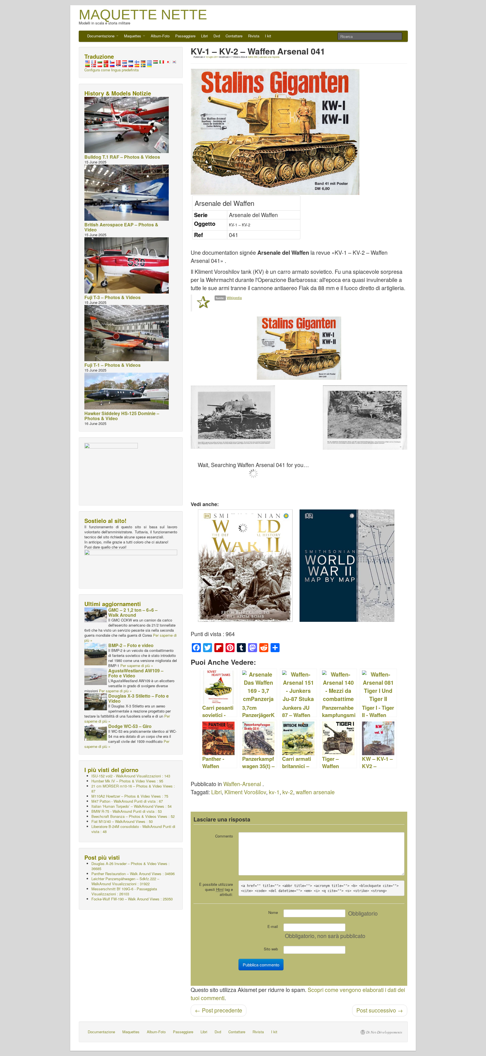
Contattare (234, 35)
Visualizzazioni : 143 (130, 776)
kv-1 (274, 792)
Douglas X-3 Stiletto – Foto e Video (138, 698)
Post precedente (218, 1010)
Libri (204, 35)
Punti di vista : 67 (127, 801)
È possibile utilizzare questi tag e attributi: (216, 889)
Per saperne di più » (136, 665)
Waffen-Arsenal (242, 784)
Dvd (216, 35)
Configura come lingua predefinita (111, 69)
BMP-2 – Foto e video (131, 645)
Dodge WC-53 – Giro (130, 726)
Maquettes (133, 35)
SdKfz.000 (252, 56)
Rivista (253, 35)
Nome (273, 912)
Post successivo (379, 1010)
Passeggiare (185, 35)
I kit (268, 35)
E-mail (272, 926)
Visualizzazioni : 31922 (125, 881)
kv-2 (287, 792)
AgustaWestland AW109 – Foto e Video (135, 673)
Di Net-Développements (384, 1032)
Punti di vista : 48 (133, 829)
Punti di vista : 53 (126, 811)
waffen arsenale (315, 792)
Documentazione (101, 35)
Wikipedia (234, 297)
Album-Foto (160, 35)
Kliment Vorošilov (245, 792)
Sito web (271, 949)
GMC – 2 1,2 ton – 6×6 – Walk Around (133, 612)
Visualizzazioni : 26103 (124, 891)
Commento (224, 836)
